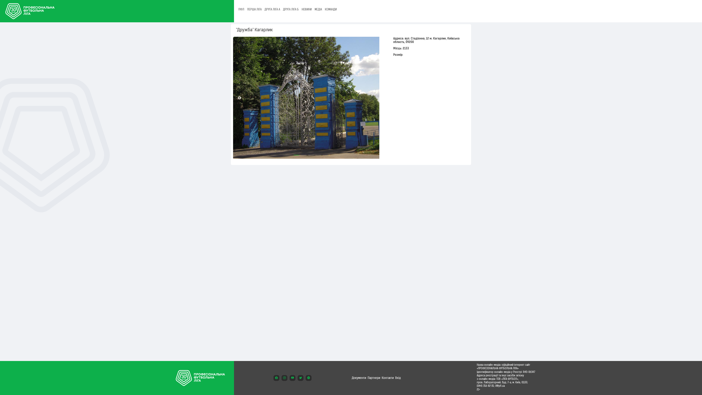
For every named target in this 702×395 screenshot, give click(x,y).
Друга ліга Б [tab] (291, 9)
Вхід (398, 378)
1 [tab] (296, 154)
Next (382, 98)
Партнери (374, 378)
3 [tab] (311, 154)
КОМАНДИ (331, 9)
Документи (359, 378)
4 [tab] (318, 154)
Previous (239, 98)
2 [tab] (303, 154)
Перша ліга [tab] (254, 9)
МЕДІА (318, 9)
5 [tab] (325, 154)
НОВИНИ (307, 9)
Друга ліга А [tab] (272, 9)
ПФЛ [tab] (241, 9)
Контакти (388, 378)
